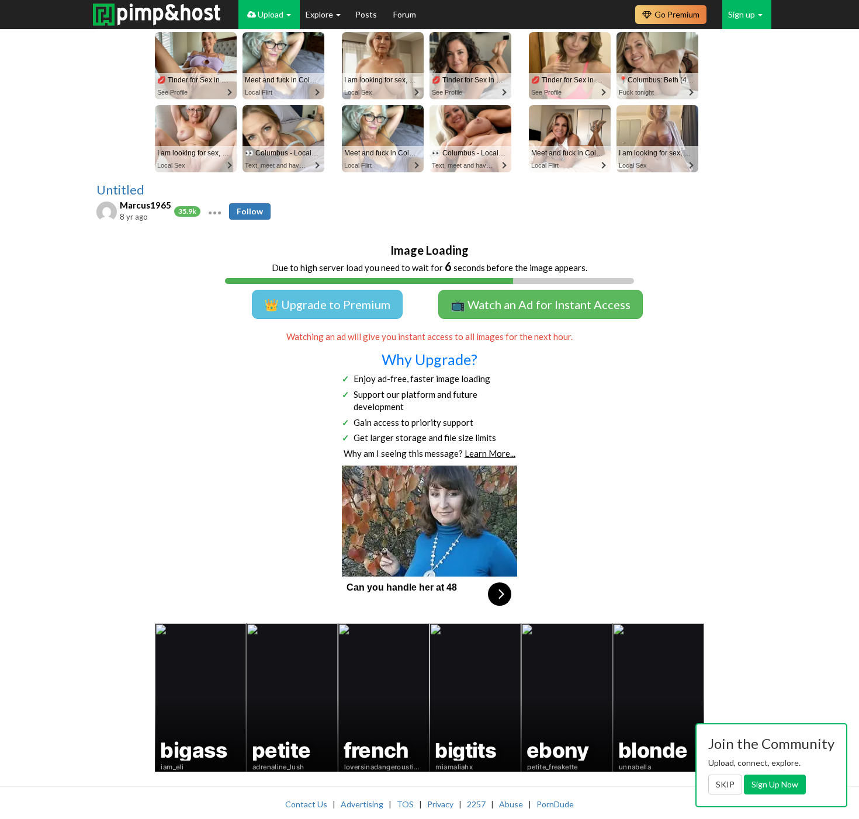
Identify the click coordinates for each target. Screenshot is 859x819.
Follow (250, 211)
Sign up (742, 14)
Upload (270, 14)
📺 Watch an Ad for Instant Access (541, 304)
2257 (476, 804)
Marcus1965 (145, 205)
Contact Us (306, 804)
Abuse (511, 804)
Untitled (120, 189)
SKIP (725, 784)
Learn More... (490, 453)
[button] (214, 211)
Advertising (362, 804)
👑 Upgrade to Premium (327, 304)
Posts (367, 14)
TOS (405, 804)
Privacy (440, 804)
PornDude (555, 804)
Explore (320, 14)
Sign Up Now (774, 784)
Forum (404, 14)
